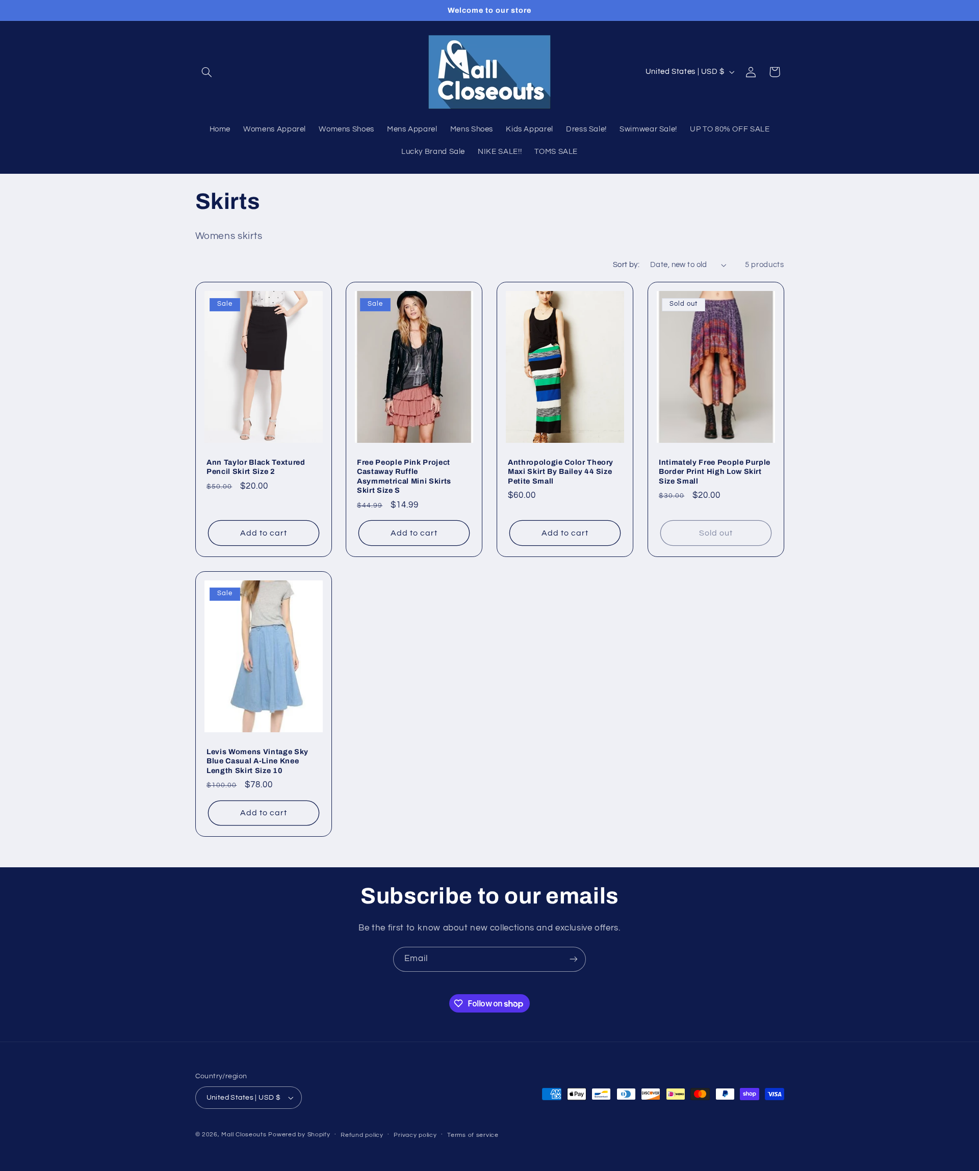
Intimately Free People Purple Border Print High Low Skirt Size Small (714, 471)
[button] (207, 72)
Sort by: (626, 265)
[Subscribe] (573, 959)
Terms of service (473, 1135)
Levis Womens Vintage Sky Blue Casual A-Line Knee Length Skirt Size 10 (257, 760)
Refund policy (362, 1135)
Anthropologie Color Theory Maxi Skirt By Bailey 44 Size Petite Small (560, 471)
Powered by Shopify (299, 1134)
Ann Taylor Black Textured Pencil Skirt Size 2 (256, 466)
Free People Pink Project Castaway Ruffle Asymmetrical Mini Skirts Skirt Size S (404, 476)
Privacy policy (415, 1135)
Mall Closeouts (243, 1134)
